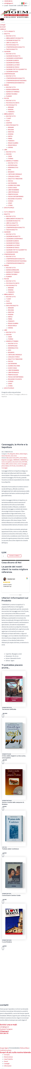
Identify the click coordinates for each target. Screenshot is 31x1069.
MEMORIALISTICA (13, 167)
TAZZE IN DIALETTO (11, 49)
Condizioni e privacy (5, 1050)
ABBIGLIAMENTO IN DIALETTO (14, 38)
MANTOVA (11, 132)
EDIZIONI (9, 154)
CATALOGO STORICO (14, 176)
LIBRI (5, 150)
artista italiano (23, 458)
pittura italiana (5, 466)
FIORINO (10, 158)
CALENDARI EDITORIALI (12, 63)
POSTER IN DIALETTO (12, 45)
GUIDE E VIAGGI (12, 187)
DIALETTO (7, 34)
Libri (7, 394)
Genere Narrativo (6, 456)
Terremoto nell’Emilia (9, 709)
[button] (3, 715)
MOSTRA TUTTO (11, 36)
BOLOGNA (11, 129)
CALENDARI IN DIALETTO (13, 40)
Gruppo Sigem (4, 1048)
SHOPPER (9, 123)
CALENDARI (7, 51)
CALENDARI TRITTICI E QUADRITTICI (16, 69)
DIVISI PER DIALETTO (12, 125)
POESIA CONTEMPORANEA (15, 196)
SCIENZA (10, 201)
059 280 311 (4, 1033)
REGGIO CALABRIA (13, 143)
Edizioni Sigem (23, 454)
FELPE (8, 121)
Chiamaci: (4, 1031)
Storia (15, 456)
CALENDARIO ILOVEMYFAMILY (14, 58)
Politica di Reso (24, 1048)
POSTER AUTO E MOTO (12, 103)
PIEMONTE (11, 112)
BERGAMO (11, 107)
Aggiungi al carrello (14, 555)
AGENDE (6, 85)
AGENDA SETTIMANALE (12, 92)
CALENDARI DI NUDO (12, 71)
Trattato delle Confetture (10, 849)
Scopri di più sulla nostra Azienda (15, 1052)
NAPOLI (10, 136)
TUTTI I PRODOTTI (9, 31)
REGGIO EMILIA (12, 145)
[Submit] (2, 19)
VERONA (10, 147)
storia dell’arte (19, 466)
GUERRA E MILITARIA (14, 185)
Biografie (12, 454)
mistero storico (13, 464)
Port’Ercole (12, 466)
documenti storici (17, 462)
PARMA (10, 138)
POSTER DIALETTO (11, 105)
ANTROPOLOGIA (12, 165)
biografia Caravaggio (7, 460)
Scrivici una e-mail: (8, 1025)
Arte (8, 454)
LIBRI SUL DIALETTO (12, 42)
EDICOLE (10, 181)
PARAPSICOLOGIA (13, 194)
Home (3, 394)
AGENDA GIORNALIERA (12, 89)
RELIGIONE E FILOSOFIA (15, 199)
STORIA (10, 205)
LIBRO (7, 464)
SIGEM (10, 156)
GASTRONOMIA (12, 183)
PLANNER (9, 96)
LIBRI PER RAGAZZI (13, 192)
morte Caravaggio (22, 464)
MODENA (10, 109)
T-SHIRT (8, 118)
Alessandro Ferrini (11, 458)
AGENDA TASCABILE (11, 94)
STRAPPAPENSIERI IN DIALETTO (15, 47)
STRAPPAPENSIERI (9, 74)
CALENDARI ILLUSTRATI (13, 65)
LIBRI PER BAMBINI (13, 190)
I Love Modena (7, 942)
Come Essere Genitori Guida (11, 895)
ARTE (9, 170)
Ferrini (3, 464)
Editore (11, 394)
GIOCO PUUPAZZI (9, 208)
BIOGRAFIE (11, 172)
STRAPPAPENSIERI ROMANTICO (15, 83)
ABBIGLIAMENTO (9, 114)
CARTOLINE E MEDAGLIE (15, 174)
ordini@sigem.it (4, 1027)
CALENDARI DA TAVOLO (12, 67)
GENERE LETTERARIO (12, 161)
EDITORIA (24, 462)
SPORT (10, 203)
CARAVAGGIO (16, 460)
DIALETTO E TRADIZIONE (15, 179)
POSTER (6, 98)
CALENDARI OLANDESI (12, 60)
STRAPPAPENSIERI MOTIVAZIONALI (16, 80)
